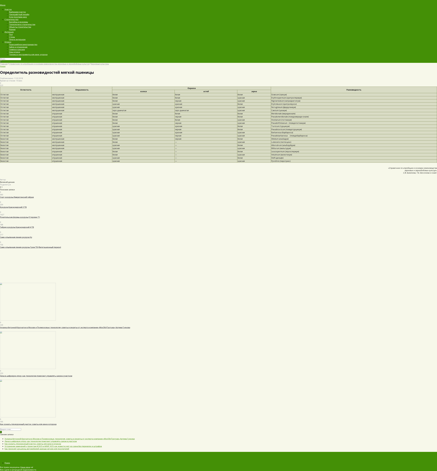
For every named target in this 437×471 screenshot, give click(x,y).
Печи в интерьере (17, 39)
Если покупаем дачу (18, 17)
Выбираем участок (17, 12)
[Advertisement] (68, 267)
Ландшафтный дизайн (19, 14)
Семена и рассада (17, 49)
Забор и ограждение (18, 47)
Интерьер (9, 32)
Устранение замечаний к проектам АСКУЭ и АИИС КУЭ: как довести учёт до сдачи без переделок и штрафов (53, 446)
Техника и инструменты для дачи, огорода (28, 54)
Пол (11, 34)
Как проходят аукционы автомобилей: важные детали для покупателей (37, 449)
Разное (12, 29)
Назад (2, 66)
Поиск (7, 463)
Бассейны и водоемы (18, 22)
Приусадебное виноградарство (23, 44)
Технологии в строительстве (22, 24)
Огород (8, 42)
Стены (12, 37)
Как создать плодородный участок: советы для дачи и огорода (33, 444)
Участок (8, 9)
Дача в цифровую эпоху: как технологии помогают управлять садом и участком (41, 441)
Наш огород (14, 52)
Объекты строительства (20, 27)
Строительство (11, 19)
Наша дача (25, 467)
